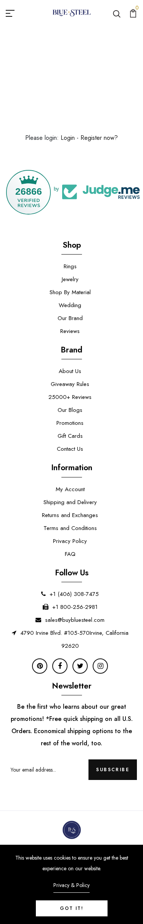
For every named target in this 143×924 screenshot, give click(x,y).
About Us (70, 371)
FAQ (70, 554)
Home (55, 77)
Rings (70, 266)
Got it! (72, 908)
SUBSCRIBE (112, 769)
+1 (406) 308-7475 (74, 594)
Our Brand (70, 318)
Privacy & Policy (71, 885)
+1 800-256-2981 (75, 607)
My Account (70, 489)
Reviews (70, 331)
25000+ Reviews (70, 397)
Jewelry (70, 279)
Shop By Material (70, 292)
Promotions (70, 423)
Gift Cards (70, 436)
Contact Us (70, 449)
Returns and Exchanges (70, 515)
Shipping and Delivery (70, 502)
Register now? (99, 137)
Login (68, 137)
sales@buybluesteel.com (74, 620)
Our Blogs (70, 410)
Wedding (70, 305)
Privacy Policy (70, 541)
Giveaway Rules (70, 384)
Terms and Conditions (70, 528)
